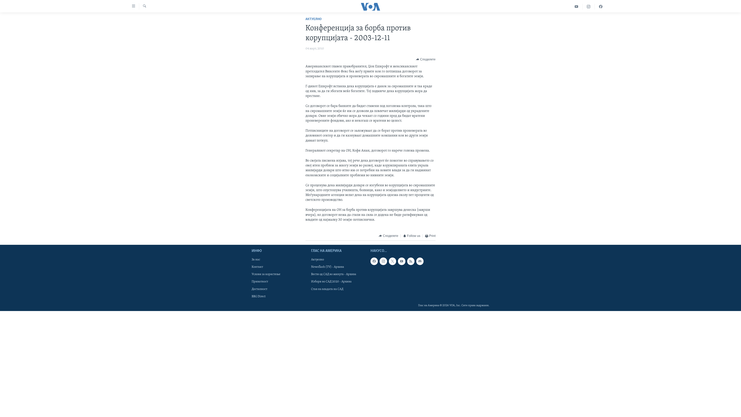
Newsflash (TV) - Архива (327, 267)
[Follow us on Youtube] (401, 261)
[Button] (426, 59)
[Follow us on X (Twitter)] (392, 261)
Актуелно (313, 19)
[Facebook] (601, 7)
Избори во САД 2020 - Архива (331, 281)
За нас (256, 259)
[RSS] (410, 261)
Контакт (257, 267)
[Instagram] (589, 7)
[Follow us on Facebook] (374, 261)
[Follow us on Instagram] (383, 261)
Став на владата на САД (327, 289)
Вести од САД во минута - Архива (333, 274)
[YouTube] (576, 7)
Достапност (259, 289)
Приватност (260, 281)
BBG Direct (259, 296)
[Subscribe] (420, 261)
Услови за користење (266, 274)
